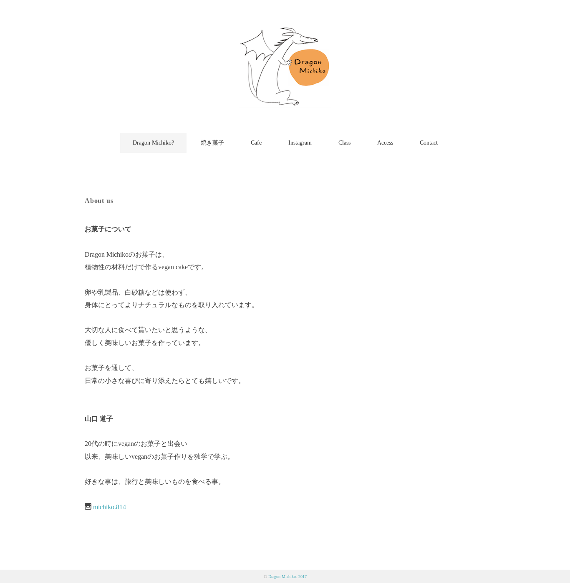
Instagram (300, 143)
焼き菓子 (212, 143)
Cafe (256, 143)
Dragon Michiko (282, 576)
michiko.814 (109, 506)
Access (385, 143)
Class (344, 143)
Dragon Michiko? (153, 143)
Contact (429, 143)
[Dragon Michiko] (285, 31)
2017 (302, 576)
